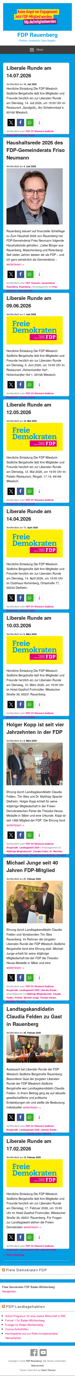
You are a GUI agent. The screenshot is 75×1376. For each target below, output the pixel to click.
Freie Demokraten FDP (26, 1270)
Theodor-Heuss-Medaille (42, 855)
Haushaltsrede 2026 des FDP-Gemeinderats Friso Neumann (35, 150)
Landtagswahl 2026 (29, 847)
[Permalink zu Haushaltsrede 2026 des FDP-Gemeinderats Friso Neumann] (34, 226)
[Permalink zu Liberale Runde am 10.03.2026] (34, 666)
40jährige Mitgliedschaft (19, 851)
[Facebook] (34, 1352)
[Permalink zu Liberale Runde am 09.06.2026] (34, 346)
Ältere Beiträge (13, 1255)
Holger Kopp (22, 855)
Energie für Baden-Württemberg (24, 1325)
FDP (28, 282)
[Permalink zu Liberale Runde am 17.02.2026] (34, 1189)
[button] (11, 122)
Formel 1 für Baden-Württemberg (25, 1320)
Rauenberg (24, 286)
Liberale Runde (27, 134)
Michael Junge (31, 997)
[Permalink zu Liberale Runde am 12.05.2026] (34, 452)
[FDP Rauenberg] (37, 29)
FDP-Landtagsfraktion (25, 1306)
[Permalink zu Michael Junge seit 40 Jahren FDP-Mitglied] (34, 925)
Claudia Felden (40, 851)
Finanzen (35, 282)
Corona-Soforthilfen (16, 1329)
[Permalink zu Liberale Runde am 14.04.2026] (34, 559)
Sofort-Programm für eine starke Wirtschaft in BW (35, 1316)
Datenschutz (37, 1365)
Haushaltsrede (25, 290)
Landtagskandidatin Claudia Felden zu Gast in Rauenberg (34, 1016)
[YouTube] (43, 1352)
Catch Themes (48, 1370)
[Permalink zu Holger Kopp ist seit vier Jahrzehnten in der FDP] (34, 787)
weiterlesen (15, 264)
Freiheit (18, 997)
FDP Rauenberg (37, 34)
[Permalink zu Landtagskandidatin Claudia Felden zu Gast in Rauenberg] (34, 1064)
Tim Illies (61, 855)
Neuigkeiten (9, 1291)
